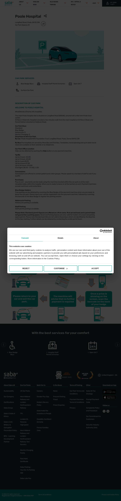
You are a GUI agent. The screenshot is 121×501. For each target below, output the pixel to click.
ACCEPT (95, 268)
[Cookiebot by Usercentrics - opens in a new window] (101, 231)
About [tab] (96, 238)
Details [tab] (60, 238)
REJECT (25, 268)
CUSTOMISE (59, 268)
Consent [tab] (25, 238)
